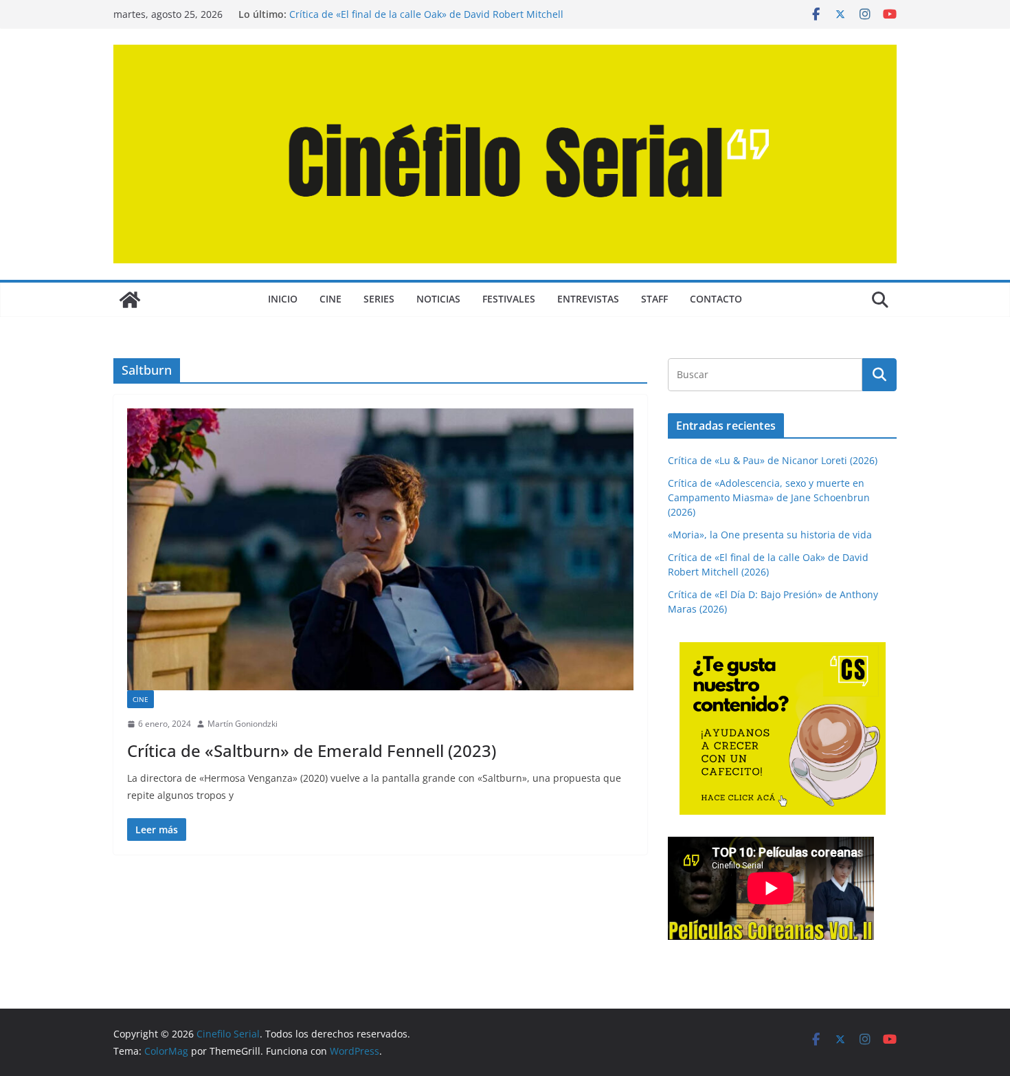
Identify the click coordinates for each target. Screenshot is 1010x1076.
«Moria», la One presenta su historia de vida (770, 534)
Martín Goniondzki (242, 723)
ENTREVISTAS (588, 298)
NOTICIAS (438, 298)
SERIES (378, 298)
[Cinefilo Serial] (129, 299)
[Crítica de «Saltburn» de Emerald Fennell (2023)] (380, 549)
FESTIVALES (508, 298)
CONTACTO (716, 298)
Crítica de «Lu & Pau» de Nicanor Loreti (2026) (772, 460)
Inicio (283, 298)
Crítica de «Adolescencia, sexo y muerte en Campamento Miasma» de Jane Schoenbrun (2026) (769, 497)
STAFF (654, 298)
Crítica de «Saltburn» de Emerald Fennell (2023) (311, 750)
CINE (330, 298)
